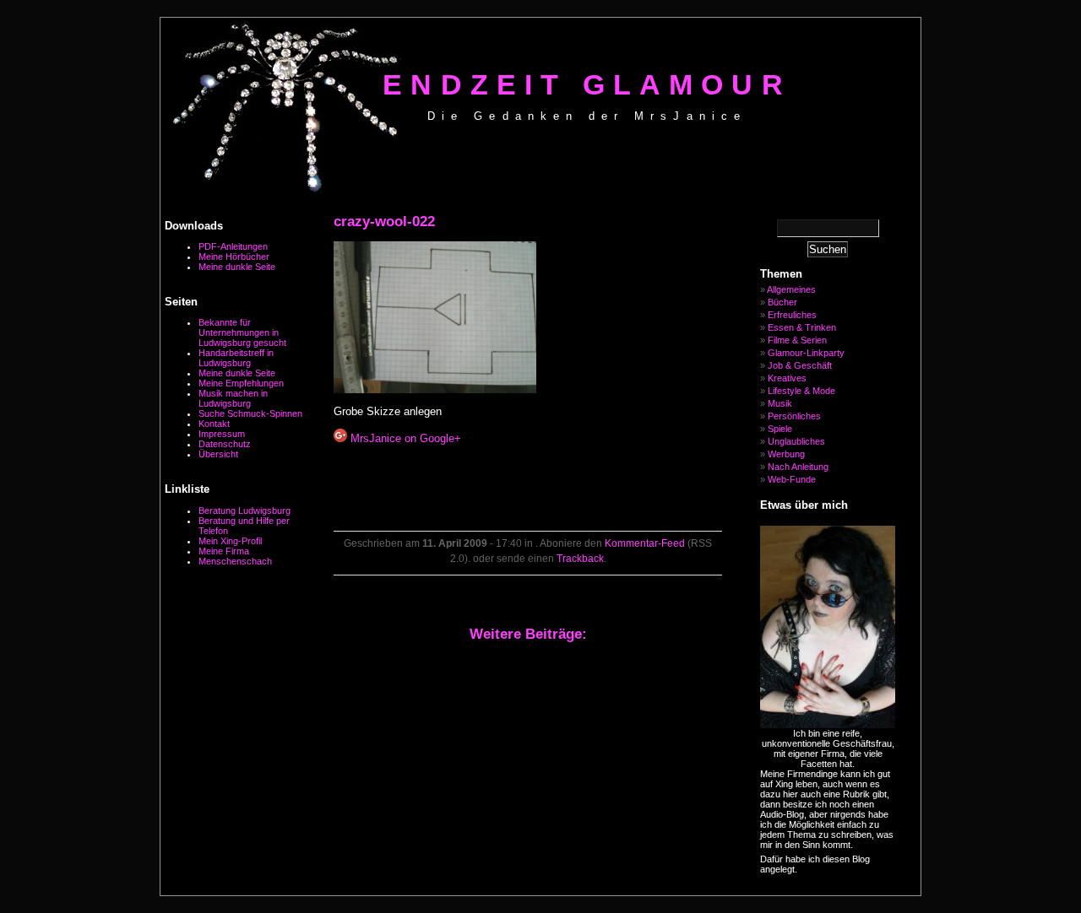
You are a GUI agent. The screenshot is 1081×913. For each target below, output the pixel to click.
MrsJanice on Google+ (404, 438)
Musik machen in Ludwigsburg (233, 398)
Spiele (780, 429)
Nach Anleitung (798, 467)
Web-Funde (792, 479)
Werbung (786, 454)
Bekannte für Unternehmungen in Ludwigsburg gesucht (242, 332)
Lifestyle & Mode (801, 391)
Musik (780, 403)
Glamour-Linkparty (806, 353)
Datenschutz (224, 444)
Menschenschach (235, 561)
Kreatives (787, 378)
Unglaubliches (796, 441)
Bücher (782, 302)
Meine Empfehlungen (241, 383)
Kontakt (214, 424)
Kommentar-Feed (645, 543)
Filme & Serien (797, 340)
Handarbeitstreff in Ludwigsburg (236, 358)
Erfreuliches (792, 315)
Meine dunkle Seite (236, 267)
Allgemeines (791, 289)
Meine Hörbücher (233, 256)
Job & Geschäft (800, 365)
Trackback (580, 559)
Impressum (221, 434)
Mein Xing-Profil (230, 541)
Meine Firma (223, 551)
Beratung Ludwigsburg (244, 510)
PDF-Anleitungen (233, 246)
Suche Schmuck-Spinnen (250, 413)
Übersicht (218, 454)
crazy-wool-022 (384, 221)
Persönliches (794, 416)
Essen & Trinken (802, 327)
